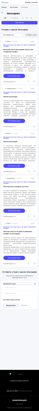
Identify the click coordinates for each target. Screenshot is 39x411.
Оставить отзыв (31, 35)
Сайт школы (19, 22)
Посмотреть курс (14, 76)
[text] (30, 299)
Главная (4, 7)
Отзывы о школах (31, 2)
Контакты (19, 404)
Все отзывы (14, 7)
